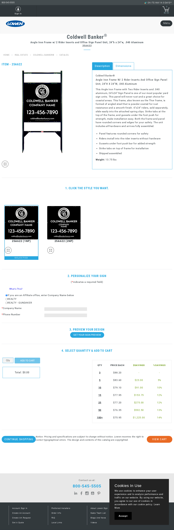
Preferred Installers (60, 508)
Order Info (56, 513)
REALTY (11, 299)
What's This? (16, 289)
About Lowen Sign (99, 508)
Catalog (64, 55)
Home (6, 55)
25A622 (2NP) (64, 241)
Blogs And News (98, 518)
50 (99, 410)
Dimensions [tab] (123, 66)
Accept (123, 516)
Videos (94, 522)
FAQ (53, 518)
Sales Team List (98, 513)
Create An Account (21, 513)
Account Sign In (19, 508)
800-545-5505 (8, 2)
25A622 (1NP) (21, 241)
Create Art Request (21, 518)
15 (99, 395)
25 (99, 402)
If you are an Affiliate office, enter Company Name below (40, 295)
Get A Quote (18, 522)
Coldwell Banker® (43, 55)
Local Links (56, 522)
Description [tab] (102, 66)
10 (99, 387)
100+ (100, 417)
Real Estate (21, 55)
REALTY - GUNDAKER (19, 302)
